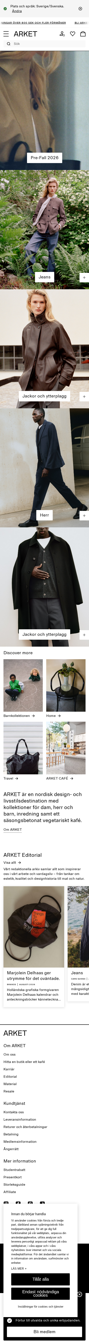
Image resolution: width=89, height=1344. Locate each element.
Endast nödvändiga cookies (40, 1293)
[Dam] (44, 110)
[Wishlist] (72, 33)
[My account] (62, 33)
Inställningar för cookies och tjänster (40, 1306)
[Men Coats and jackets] (44, 586)
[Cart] (83, 33)
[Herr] (44, 467)
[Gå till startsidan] (25, 33)
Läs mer (19, 1268)
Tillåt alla (40, 1279)
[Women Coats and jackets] (44, 348)
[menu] (6, 33)
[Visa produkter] (84, 277)
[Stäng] (80, 8)
